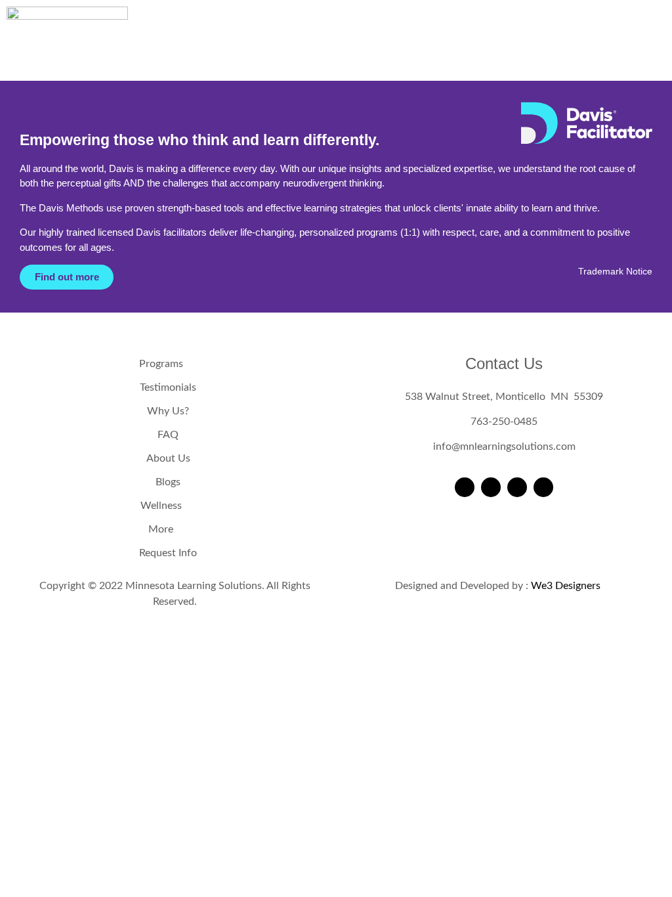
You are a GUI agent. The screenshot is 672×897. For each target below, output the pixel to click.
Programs (161, 364)
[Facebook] (464, 487)
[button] (402, 47)
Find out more (67, 276)
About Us (168, 458)
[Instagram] (491, 487)
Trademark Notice (615, 271)
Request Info (168, 553)
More (160, 529)
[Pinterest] (543, 487)
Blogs (168, 482)
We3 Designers (565, 585)
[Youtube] (517, 487)
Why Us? (168, 411)
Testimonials (168, 387)
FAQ (168, 434)
